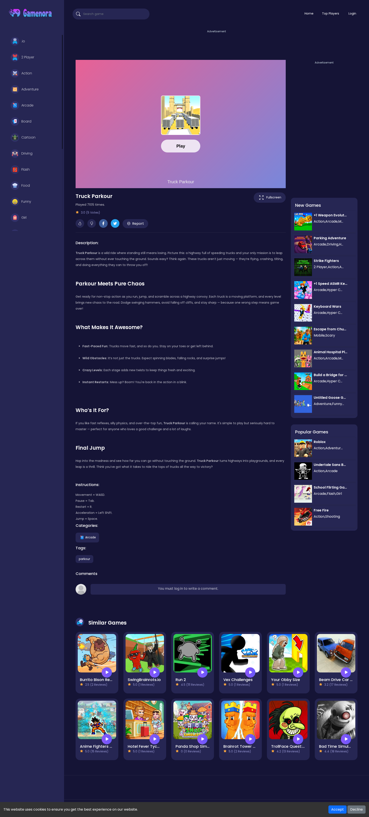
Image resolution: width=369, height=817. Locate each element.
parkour (84, 559)
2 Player (27, 57)
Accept (337, 809)
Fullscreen (273, 197)
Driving (26, 153)
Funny (26, 201)
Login (352, 13)
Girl (23, 217)
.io (23, 41)
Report (138, 223)
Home (309, 13)
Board (26, 121)
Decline (356, 809)
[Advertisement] (216, 43)
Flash (25, 169)
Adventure (30, 89)
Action (26, 73)
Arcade (27, 105)
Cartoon (28, 137)
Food (25, 185)
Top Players (330, 13)
